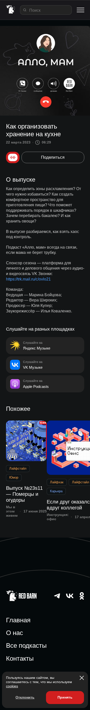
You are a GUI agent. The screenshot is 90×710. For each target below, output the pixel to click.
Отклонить (25, 697)
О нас (14, 633)
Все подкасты (26, 645)
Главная (18, 620)
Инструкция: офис (58, 517)
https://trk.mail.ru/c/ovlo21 (28, 279)
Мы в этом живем (12, 511)
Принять (65, 697)
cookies (12, 686)
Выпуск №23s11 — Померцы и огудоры (24, 494)
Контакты (20, 658)
